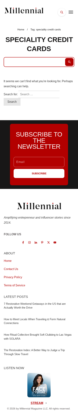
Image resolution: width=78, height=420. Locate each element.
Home (8, 260)
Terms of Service (14, 285)
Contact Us (11, 269)
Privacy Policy (13, 277)
